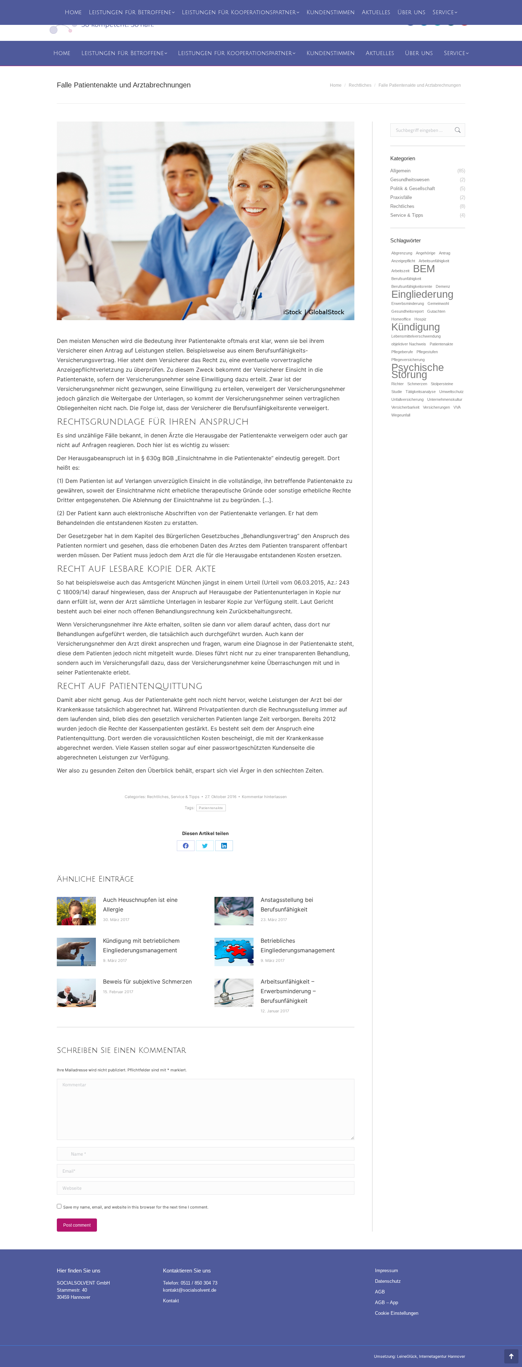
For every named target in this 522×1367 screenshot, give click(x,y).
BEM (424, 268)
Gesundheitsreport (407, 311)
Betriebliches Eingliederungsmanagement (298, 945)
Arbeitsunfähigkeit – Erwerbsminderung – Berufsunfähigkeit (288, 991)
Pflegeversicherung (408, 359)
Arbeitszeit (400, 271)
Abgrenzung (401, 253)
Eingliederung (422, 294)
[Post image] (76, 911)
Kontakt (171, 1300)
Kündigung (415, 326)
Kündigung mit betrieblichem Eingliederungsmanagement (141, 945)
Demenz (443, 286)
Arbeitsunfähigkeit (434, 261)
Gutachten (436, 311)
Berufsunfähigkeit (406, 278)
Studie (396, 391)
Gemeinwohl (438, 303)
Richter (397, 384)
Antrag (444, 253)
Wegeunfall (400, 415)
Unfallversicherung (407, 399)
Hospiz (420, 319)
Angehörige (425, 253)
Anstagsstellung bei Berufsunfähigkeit (287, 904)
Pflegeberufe (402, 352)
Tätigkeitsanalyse (421, 391)
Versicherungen (436, 407)
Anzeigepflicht (403, 261)
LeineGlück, (408, 1356)
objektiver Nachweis (408, 344)
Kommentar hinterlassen (264, 796)
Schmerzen (417, 384)
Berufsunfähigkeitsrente (411, 286)
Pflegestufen (427, 352)
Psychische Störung (417, 371)
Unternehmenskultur (444, 399)
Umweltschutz (451, 391)
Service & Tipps (185, 796)
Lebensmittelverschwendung (416, 336)
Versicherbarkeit (405, 407)
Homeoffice (401, 319)
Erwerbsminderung (407, 303)
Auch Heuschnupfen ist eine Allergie (140, 904)
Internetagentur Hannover (442, 1356)
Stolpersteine (442, 384)
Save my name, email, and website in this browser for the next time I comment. (135, 1207)
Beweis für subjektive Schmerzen (147, 981)
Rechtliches (158, 796)
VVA (457, 407)
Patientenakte (211, 808)
